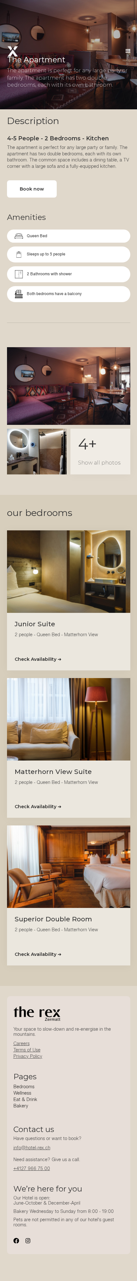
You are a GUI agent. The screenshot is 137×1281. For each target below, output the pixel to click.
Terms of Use (26, 1050)
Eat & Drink (25, 1099)
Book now (32, 189)
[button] (128, 51)
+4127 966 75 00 (31, 1169)
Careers (21, 1044)
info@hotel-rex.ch (31, 1148)
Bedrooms (23, 1087)
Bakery (20, 1106)
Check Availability (38, 659)
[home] (13, 51)
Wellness (22, 1093)
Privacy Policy (27, 1056)
